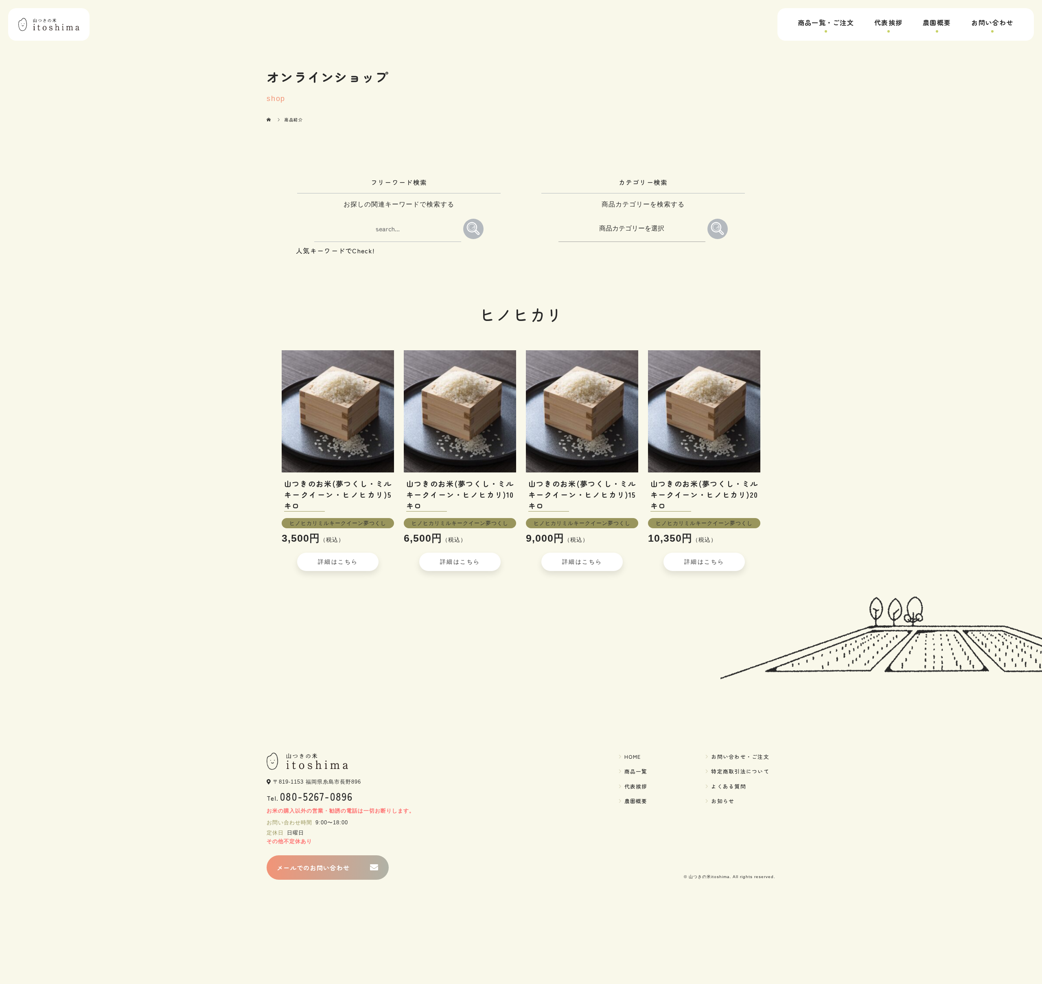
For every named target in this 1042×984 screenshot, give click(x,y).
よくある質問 (728, 786)
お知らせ (722, 801)
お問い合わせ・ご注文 (740, 756)
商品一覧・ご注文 (826, 22)
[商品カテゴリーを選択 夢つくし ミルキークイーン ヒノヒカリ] (632, 227)
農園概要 (937, 22)
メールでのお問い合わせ (313, 867)
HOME (632, 756)
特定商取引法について (740, 771)
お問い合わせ (992, 22)
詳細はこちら (338, 561)
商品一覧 (636, 771)
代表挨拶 (888, 22)
